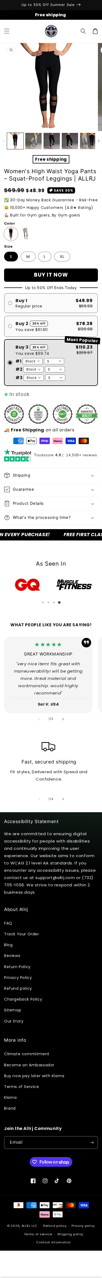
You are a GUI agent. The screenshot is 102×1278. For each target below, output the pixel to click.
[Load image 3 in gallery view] (33, 141)
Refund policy (18, 988)
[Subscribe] (92, 1142)
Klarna (10, 1097)
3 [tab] (54, 602)
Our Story (13, 1021)
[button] (7, 31)
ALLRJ (26, 1226)
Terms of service (38, 1234)
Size (8, 246)
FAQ (8, 923)
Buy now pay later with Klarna (34, 1076)
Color (9, 223)
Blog (8, 945)
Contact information (53, 1242)
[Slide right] (98, 141)
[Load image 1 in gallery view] (15, 141)
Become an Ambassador (29, 1065)
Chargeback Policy (23, 999)
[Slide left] (3, 141)
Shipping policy (70, 1234)
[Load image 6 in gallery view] (88, 141)
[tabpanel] (28, 585)
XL (62, 256)
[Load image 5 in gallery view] (70, 141)
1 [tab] (43, 602)
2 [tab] (48, 602)
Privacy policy (83, 1226)
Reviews (12, 955)
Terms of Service (21, 1086)
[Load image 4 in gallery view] (52, 141)
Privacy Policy (18, 977)
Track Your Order (21, 934)
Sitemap (12, 1010)
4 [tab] (59, 602)
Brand (10, 1108)
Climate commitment (27, 1054)
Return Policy (17, 966)
